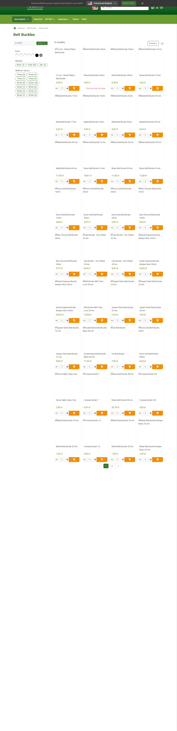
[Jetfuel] (33, 55)
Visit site (128, 3)
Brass (20, 65)
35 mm (33, 91)
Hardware (21, 28)
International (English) (103, 3)
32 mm (21, 91)
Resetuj (42, 43)
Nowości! (38, 19)
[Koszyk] (161, 7)
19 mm (33, 79)
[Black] (37, 55)
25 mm (33, 83)
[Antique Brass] (25, 55)
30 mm (33, 87)
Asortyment (19, 19)
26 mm (21, 87)
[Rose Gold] (29, 55)
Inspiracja (62, 19)
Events (76, 19)
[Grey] (41, 55)
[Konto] (157, 7)
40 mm (33, 95)
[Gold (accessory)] (21, 55)
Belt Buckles (31, 28)
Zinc (43, 65)
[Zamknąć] (142, 3)
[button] (50, 19)
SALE (84, 19)
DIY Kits (48, 19)
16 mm (33, 75)
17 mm (21, 79)
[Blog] (153, 7)
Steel (32, 65)
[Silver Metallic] (17, 55)
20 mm (21, 83)
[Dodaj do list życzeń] (77, 50)
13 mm (21, 75)
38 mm (21, 95)
